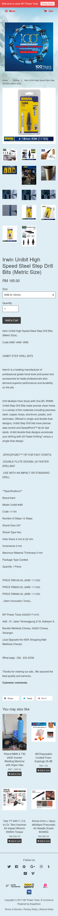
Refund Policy (46, 909)
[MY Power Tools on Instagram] (41, 867)
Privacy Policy (31, 909)
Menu (12, 11)
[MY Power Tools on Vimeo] (33, 873)
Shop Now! (47, 3)
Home (5, 80)
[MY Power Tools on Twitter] (9, 867)
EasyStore (35, 903)
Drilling (16, 80)
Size (5, 289)
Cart (50, 11)
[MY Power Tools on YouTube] (25, 873)
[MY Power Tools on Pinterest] (24, 867)
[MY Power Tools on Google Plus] (33, 867)
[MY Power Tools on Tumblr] (49, 867)
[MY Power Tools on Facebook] (16, 867)
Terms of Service (13, 909)
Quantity (7, 303)
